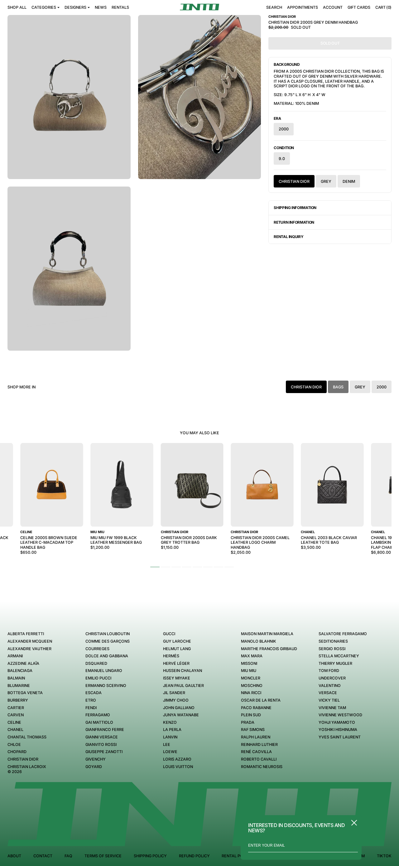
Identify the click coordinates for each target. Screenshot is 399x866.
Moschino (251, 685)
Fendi (91, 707)
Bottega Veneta (25, 692)
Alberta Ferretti (25, 633)
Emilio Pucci (98, 678)
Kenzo (170, 722)
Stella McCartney (339, 656)
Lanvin (170, 737)
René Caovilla (256, 751)
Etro (90, 700)
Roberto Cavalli (258, 759)
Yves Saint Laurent (340, 737)
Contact (42, 856)
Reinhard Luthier (259, 744)
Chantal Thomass (26, 737)
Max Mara (251, 656)
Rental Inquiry (288, 236)
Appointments (302, 7)
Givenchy (95, 759)
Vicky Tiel (329, 700)
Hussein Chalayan (182, 670)
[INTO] (199, 7)
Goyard (93, 766)
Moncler (250, 678)
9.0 (282, 158)
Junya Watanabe (181, 715)
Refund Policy (194, 856)
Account (333, 7)
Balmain (16, 678)
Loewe (170, 751)
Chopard (16, 751)
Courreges (97, 648)
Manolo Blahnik (258, 641)
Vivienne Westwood (340, 715)
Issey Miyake (176, 678)
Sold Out (329, 43)
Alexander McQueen (29, 641)
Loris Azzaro (177, 759)
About (14, 856)
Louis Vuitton (178, 766)
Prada (247, 722)
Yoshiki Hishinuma (338, 729)
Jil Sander (174, 692)
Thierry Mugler (335, 663)
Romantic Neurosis (261, 766)
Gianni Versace (101, 737)
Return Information (294, 222)
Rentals (120, 7)
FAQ (68, 856)
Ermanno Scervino (105, 685)
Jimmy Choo (176, 700)
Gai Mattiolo (99, 722)
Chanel (15, 729)
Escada (93, 692)
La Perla (172, 729)
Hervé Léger (176, 663)
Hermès (171, 656)
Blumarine (18, 685)
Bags (338, 387)
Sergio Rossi (332, 648)
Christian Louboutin (107, 633)
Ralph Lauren (255, 737)
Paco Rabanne (256, 707)
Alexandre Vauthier (29, 648)
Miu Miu (248, 670)
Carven (15, 715)
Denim (349, 181)
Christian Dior (294, 181)
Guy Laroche (177, 641)
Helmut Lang (177, 648)
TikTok (384, 856)
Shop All (16, 7)
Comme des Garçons (107, 641)
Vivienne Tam (332, 707)
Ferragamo (97, 715)
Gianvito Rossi (101, 744)
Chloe (14, 744)
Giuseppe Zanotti (104, 751)
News (101, 7)
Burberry (17, 700)
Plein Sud (251, 715)
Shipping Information (295, 207)
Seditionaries (333, 641)
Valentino (330, 685)
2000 (284, 129)
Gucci (169, 633)
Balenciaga (19, 670)
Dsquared (96, 663)
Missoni (249, 663)
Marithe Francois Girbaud (269, 648)
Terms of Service (103, 856)
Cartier (15, 707)
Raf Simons (253, 729)
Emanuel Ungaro (103, 670)
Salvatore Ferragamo (343, 633)
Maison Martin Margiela (267, 633)
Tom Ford (329, 670)
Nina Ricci (251, 692)
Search (274, 7)
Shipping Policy (150, 856)
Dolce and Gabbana (106, 656)
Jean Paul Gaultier (183, 685)
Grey (326, 181)
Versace (328, 692)
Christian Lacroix (26, 766)
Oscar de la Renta (261, 700)
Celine (14, 722)
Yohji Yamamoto (337, 722)
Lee (166, 744)
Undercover (332, 678)
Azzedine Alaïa (23, 663)
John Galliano (179, 707)
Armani (15, 656)
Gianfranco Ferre (104, 729)
